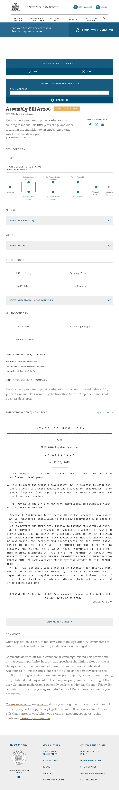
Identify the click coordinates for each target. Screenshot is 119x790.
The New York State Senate (40, 7)
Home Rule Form (90, 761)
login (104, 7)
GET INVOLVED (88, 780)
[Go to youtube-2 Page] (19, 777)
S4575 (37, 362)
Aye (36, 71)
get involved (86, 7)
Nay (89, 71)
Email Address (18, 89)
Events (73, 20)
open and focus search (104, 19)
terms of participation (35, 718)
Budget (47, 767)
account (42, 704)
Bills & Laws (54, 20)
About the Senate (54, 780)
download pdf (106, 413)
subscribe (62, 100)
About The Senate (91, 20)
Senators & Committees (36, 20)
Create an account (18, 704)
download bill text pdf (20, 138)
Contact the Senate (93, 745)
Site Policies (88, 767)
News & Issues (18, 20)
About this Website (92, 773)
